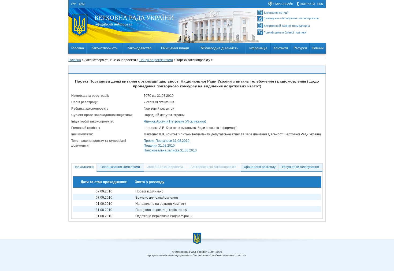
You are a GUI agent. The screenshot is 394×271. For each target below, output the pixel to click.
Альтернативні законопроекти (213, 167)
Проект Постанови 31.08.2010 (166, 141)
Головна (77, 48)
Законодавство (139, 48)
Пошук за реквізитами (156, 60)
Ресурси (300, 48)
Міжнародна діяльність (219, 48)
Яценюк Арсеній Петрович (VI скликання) (175, 121)
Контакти (280, 48)
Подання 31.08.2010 (159, 145)
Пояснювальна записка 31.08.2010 (170, 150)
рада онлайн (283, 3)
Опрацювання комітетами (120, 167)
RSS (320, 3)
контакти (307, 3)
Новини (318, 48)
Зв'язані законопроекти (165, 167)
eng (82, 3)
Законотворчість (104, 48)
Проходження (84, 167)
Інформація (258, 48)
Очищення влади (175, 48)
